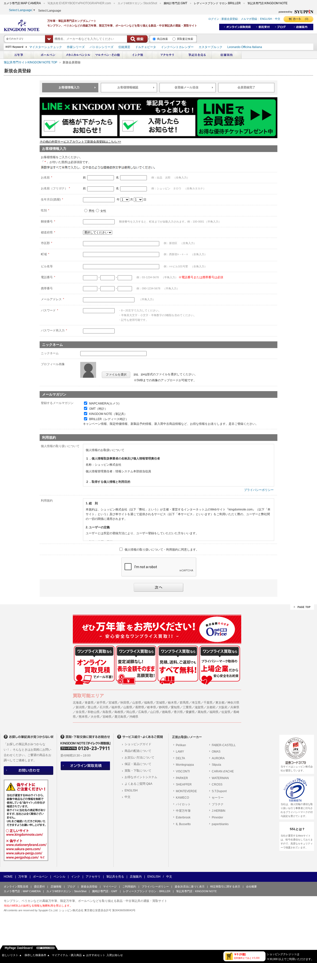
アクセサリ (93, 876)
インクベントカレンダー (177, 47)
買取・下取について (138, 770)
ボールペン (40, 876)
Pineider (217, 817)
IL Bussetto (183, 824)
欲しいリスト (12, 955)
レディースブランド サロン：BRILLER (146, 891)
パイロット (183, 804)
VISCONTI (183, 771)
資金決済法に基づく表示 (190, 886)
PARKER (182, 778)
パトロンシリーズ (101, 47)
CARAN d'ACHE (223, 771)
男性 (92, 211)
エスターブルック (210, 47)
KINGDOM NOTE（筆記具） (108, 414)
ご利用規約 (129, 886)
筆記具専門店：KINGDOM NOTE (196, 891)
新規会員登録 (229, 19)
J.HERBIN (218, 810)
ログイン (213, 19)
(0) (306, 18)
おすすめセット (95, 955)
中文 (277, 19)
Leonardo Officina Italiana (244, 47)
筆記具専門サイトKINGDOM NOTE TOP (30, 62)
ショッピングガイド (138, 744)
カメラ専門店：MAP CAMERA (22, 891)
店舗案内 (136, 876)
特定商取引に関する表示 (225, 886)
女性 (103, 211)
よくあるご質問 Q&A (138, 784)
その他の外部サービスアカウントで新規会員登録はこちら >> (80, 141)
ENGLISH (266, 19)
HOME (8, 876)
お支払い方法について (139, 757)
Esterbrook (183, 817)
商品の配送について (138, 751)
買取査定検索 (185, 38)
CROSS (217, 784)
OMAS (216, 751)
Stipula (216, 764)
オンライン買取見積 (16, 886)
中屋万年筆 (183, 810)
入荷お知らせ (114, 955)
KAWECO (182, 797)
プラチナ (218, 804)
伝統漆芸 (124, 47)
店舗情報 (56, 886)
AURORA (218, 758)
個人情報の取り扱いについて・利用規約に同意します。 (162, 549)
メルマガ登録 (249, 19)
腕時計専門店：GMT (104, 891)
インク (75, 876)
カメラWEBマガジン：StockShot (66, 891)
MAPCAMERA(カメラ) (104, 403)
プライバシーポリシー (259, 490)
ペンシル (59, 876)
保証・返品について (138, 764)
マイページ (110, 886)
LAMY (180, 751)
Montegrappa (185, 764)
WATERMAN (220, 778)
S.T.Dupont (219, 791)
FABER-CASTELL (224, 745)
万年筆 (22, 876)
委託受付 (39, 886)
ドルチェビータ (145, 47)
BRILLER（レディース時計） (109, 419)
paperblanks (220, 824)
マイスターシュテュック (45, 47)
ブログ (71, 886)
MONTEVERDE (186, 791)
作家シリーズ (76, 47)
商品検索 (162, 38)
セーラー (218, 797)
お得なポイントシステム (141, 777)
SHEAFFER (184, 784)
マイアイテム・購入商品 (68, 955)
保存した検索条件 (37, 955)
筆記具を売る (115, 876)
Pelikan (181, 745)
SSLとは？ (297, 829)
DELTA (180, 758)
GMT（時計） (98, 408)
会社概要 (251, 886)
